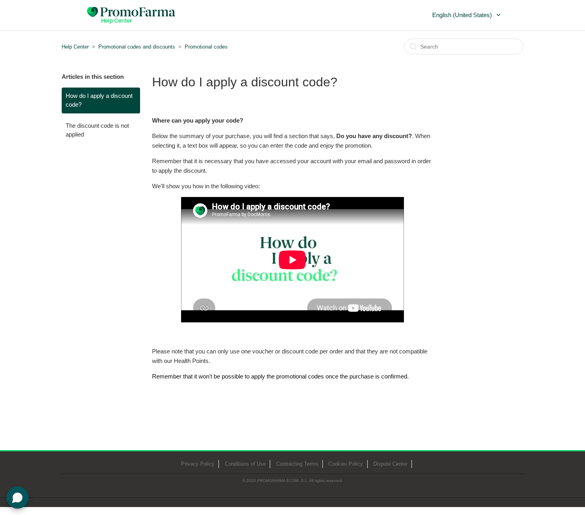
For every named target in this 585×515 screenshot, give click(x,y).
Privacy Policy (197, 464)
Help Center (75, 47)
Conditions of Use (245, 464)
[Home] (132, 14)
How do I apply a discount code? (99, 100)
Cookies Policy (345, 464)
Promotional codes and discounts (136, 47)
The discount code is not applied (97, 130)
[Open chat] (17, 497)
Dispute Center (390, 464)
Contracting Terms (297, 464)
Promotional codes (206, 47)
